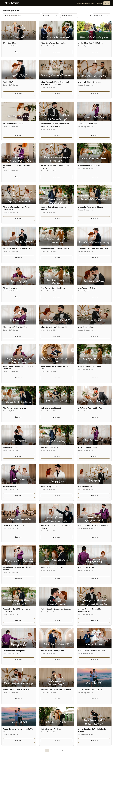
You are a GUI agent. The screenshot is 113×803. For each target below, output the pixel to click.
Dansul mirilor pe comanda (85, 3)
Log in (107, 3)
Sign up (99, 3)
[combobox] (50, 15)
